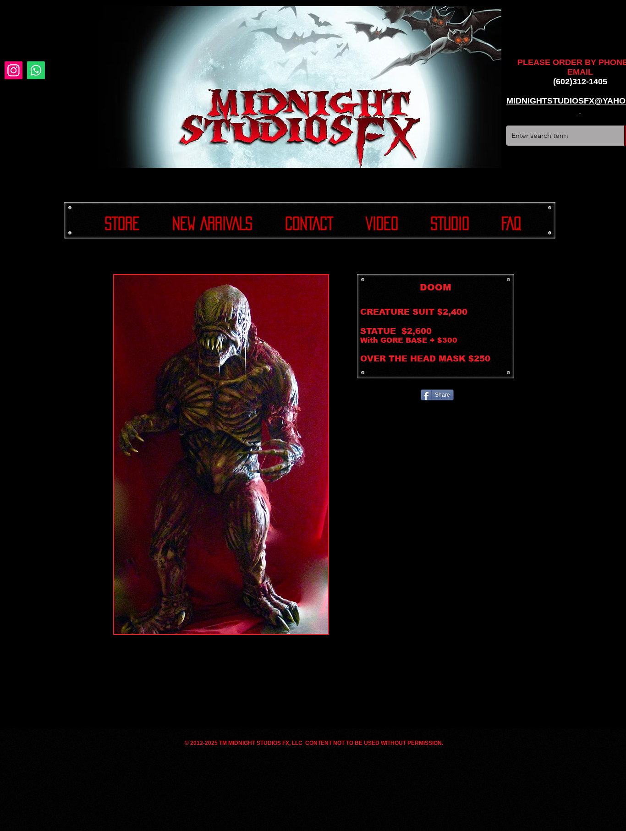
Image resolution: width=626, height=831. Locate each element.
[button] (221, 454)
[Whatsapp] (36, 70)
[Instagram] (13, 70)
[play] (306, 626)
